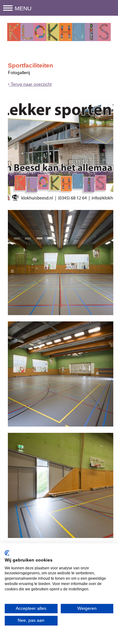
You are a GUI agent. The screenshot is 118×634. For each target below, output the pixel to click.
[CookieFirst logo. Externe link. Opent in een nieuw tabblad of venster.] (7, 553)
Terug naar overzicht (30, 84)
